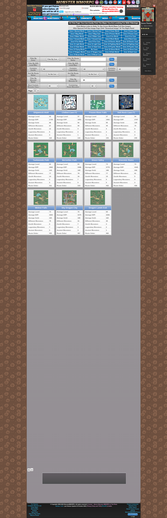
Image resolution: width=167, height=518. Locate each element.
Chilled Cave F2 (69, 112)
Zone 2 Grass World (112, 31)
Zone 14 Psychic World (112, 47)
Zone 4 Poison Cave (130, 34)
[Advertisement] (83, 10)
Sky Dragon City (69, 208)
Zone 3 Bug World (77, 34)
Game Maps (34, 507)
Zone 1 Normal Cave (94, 31)
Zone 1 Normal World (76, 31)
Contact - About (92, 504)
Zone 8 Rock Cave (130, 39)
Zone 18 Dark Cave (130, 52)
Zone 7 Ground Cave (94, 39)
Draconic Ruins (126, 160)
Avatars (34, 510)
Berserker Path (69, 160)
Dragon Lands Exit (98, 208)
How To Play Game (34, 513)
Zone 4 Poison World (112, 34)
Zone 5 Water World (77, 36)
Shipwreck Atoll (41, 112)
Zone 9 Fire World (77, 41)
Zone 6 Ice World (112, 36)
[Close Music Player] (154, 6)
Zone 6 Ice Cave (130, 36)
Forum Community (132, 504)
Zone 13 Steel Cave (94, 47)
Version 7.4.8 (132, 6)
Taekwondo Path (41, 160)
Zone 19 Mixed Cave (94, 54)
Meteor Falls (41, 208)
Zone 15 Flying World (77, 49)
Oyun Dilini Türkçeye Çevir (34, 6)
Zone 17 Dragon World (77, 52)
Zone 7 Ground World (77, 39)
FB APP (104, 506)
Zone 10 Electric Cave (130, 41)
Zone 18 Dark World (112, 52)
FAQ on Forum (34, 515)
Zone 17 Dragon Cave (94, 52)
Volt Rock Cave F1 (126, 112)
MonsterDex (34, 509)
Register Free (133, 505)
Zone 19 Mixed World (77, 54)
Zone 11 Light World (77, 44)
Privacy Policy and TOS (94, 506)
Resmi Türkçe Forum (132, 509)
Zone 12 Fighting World (112, 44)
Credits (110, 506)
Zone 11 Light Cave (94, 44)
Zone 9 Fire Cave (94, 41)
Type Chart (34, 512)
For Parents (34, 504)
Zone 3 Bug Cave (94, 34)
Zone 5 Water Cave (94, 36)
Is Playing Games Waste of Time (34, 13)
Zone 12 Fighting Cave (130, 44)
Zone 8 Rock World (112, 39)
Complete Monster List (34, 505)
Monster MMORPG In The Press (107, 504)
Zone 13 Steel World (77, 47)
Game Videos (133, 507)
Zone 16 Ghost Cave (130, 49)
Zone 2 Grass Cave (130, 31)
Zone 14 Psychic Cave (130, 47)
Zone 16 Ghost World (112, 49)
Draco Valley (98, 160)
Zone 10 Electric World (112, 41)
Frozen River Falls (98, 112)
